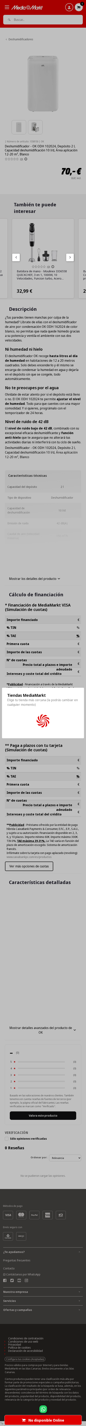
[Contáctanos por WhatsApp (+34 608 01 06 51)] (82, 1411)
